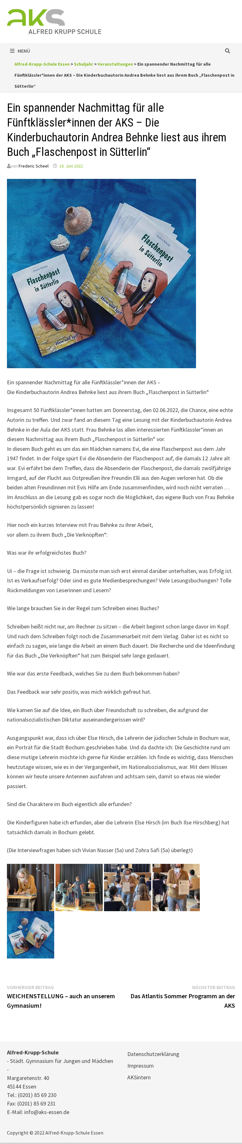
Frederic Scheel (34, 166)
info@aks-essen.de (46, 1112)
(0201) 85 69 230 (37, 1095)
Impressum (140, 1065)
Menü (24, 51)
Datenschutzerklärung (153, 1054)
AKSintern (139, 1077)
